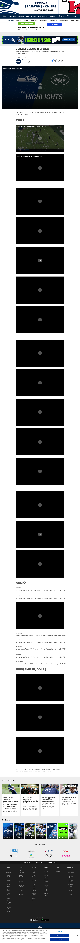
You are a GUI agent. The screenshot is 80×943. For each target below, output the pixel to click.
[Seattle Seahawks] (40, 927)
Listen (46, 867)
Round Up (8, 872)
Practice (34, 890)
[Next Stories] (75, 831)
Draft (9, 870)
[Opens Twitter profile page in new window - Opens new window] (25, 62)
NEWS (8, 867)
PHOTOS (34, 867)
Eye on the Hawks (33, 871)
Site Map (8, 911)
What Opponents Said (8, 907)
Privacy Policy (29, 939)
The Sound (21, 872)
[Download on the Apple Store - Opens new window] (34, 920)
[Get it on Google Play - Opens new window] (45, 921)
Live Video (21, 896)
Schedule (58, 867)
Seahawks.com (25, 59)
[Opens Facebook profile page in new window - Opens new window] (23, 62)
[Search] (59, 16)
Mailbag (8, 886)
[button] (40, 87)
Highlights (21, 870)
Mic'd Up (21, 878)
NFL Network (21, 894)
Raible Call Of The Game (21, 887)
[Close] (54, 28)
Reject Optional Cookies (59, 935)
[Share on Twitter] (55, 61)
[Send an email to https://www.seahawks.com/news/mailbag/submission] (30, 62)
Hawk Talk (46, 893)
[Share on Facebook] (52, 61)
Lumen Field (70, 870)
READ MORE (54, 24)
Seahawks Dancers (34, 894)
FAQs (71, 894)
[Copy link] (62, 60)
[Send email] (59, 61)
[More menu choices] (57, 16)
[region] (40, 935)
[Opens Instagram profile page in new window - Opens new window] (28, 62)
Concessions (70, 884)
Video (21, 867)
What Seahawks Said (8, 902)
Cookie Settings (59, 931)
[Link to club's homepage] (4, 16)
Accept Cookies (59, 939)
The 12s (34, 900)
